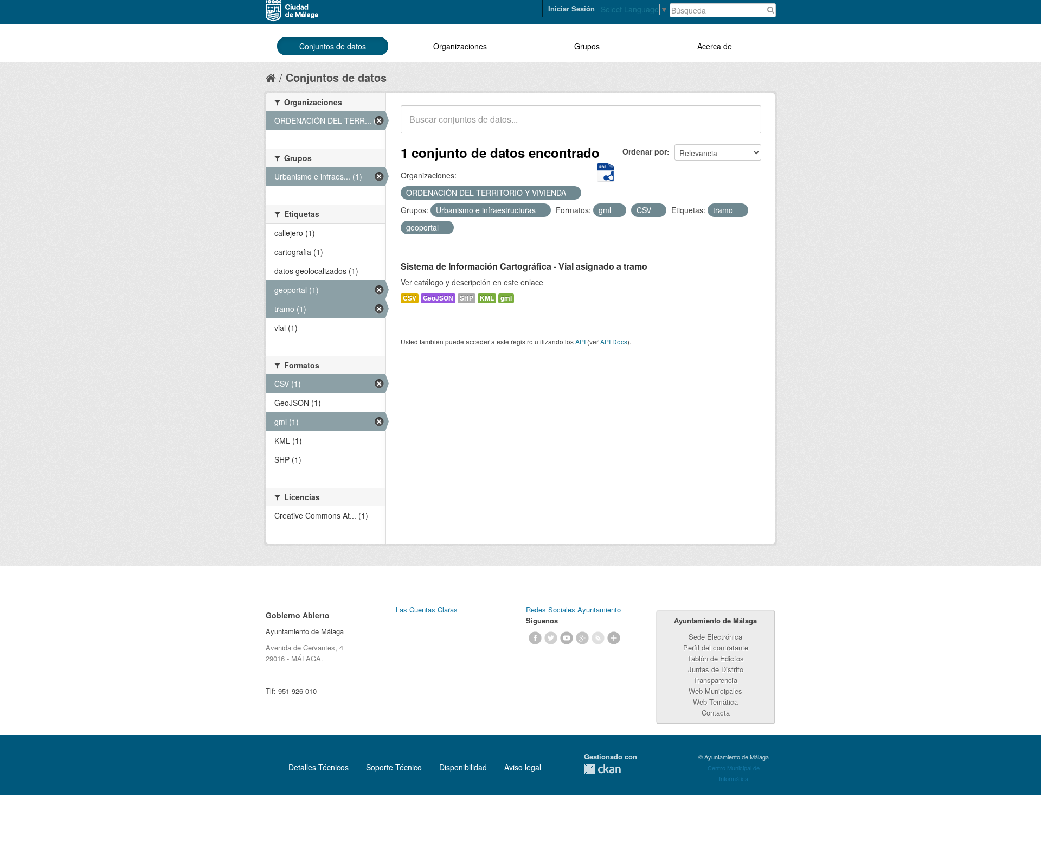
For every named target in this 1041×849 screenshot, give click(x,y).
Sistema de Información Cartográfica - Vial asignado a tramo (524, 266)
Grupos (587, 46)
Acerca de (714, 46)
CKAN (602, 769)
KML (487, 298)
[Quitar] (572, 193)
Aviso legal (522, 767)
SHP (466, 298)
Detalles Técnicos (318, 767)
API (580, 341)
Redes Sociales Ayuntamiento (573, 609)
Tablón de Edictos (715, 658)
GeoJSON (438, 298)
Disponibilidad (463, 767)
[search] (745, 125)
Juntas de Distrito (715, 669)
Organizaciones (460, 46)
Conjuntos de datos (332, 46)
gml (506, 298)
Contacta (716, 712)
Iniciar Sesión (571, 8)
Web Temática (715, 702)
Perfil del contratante (715, 647)
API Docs (613, 341)
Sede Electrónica (715, 636)
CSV (409, 298)
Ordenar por (644, 151)
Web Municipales (715, 691)
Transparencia (715, 680)
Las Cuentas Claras (427, 609)
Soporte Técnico (394, 767)
